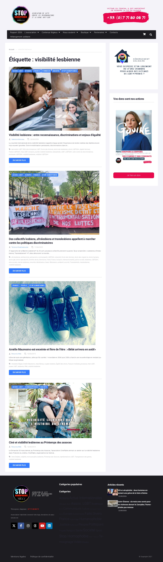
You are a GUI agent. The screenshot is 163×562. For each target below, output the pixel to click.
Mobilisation (40, 262)
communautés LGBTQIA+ (46, 257)
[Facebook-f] (21, 526)
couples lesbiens (49, 364)
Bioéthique (97, 504)
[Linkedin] (49, 526)
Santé (79, 530)
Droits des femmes (47, 149)
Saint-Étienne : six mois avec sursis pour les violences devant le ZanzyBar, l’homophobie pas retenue (134, 504)
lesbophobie (56, 152)
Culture (85, 508)
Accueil (11, 49)
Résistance (53, 262)
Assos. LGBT (17, 71)
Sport (99, 530)
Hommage (46, 71)
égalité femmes (85, 149)
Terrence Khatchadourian (19, 247)
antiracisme (34, 257)
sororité (66, 262)
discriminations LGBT (33, 149)
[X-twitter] (14, 526)
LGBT (63, 152)
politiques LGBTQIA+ (16, 154)
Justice (64, 524)
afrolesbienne (15, 257)
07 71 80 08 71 (33, 509)
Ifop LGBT (24, 152)
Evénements (78, 514)
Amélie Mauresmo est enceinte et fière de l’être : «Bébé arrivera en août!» (52, 349)
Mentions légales (18, 556)
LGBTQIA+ (68, 152)
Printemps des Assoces (51, 457)
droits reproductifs (22, 260)
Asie (68, 504)
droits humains (94, 257)
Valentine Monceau (17, 139)
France (37, 71)
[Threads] (35, 526)
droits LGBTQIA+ (73, 149)
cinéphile (23, 457)
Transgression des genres (83, 457)
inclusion (31, 152)
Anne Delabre (15, 457)
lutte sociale (13, 262)
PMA (26, 366)
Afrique (62, 504)
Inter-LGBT (91, 364)
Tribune (95, 537)
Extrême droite (34, 260)
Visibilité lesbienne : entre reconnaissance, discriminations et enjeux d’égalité (55, 135)
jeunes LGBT (13, 366)
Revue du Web (16, 354)
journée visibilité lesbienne (43, 152)
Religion (70, 530)
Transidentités (74, 262)
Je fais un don (133, 175)
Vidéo (78, 542)
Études (28, 71)
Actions (64, 498)
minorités (33, 262)
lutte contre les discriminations (83, 152)
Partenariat (74, 525)
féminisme (42, 260)
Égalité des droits (61, 364)
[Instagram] (28, 526)
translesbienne (84, 262)
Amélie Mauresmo (29, 364)
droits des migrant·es (81, 257)
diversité (58, 257)
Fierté (49, 260)
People (24, 285)
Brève (61, 509)
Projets (62, 530)
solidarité (60, 262)
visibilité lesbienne (29, 154)
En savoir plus (19, 160)
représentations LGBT (67, 457)
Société (56, 71)
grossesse (83, 364)
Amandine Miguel (17, 364)
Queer (47, 262)
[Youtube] (42, 526)
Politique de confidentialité (42, 556)
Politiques (96, 524)
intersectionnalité (68, 260)
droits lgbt (12, 260)
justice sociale (79, 260)
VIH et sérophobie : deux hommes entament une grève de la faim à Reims (133, 491)
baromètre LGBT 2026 (18, 149)
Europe (28, 175)
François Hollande (74, 364)
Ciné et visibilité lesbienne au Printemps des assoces (40, 442)
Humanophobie (31, 387)
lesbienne (88, 260)
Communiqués (72, 508)
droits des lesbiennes (61, 149)
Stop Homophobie (69, 71)
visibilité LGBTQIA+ (42, 154)
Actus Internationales (85, 498)
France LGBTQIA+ (15, 152)
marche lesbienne (23, 262)
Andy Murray (40, 364)
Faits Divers (93, 513)
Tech (91, 537)
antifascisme (25, 257)
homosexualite (32, 457)
